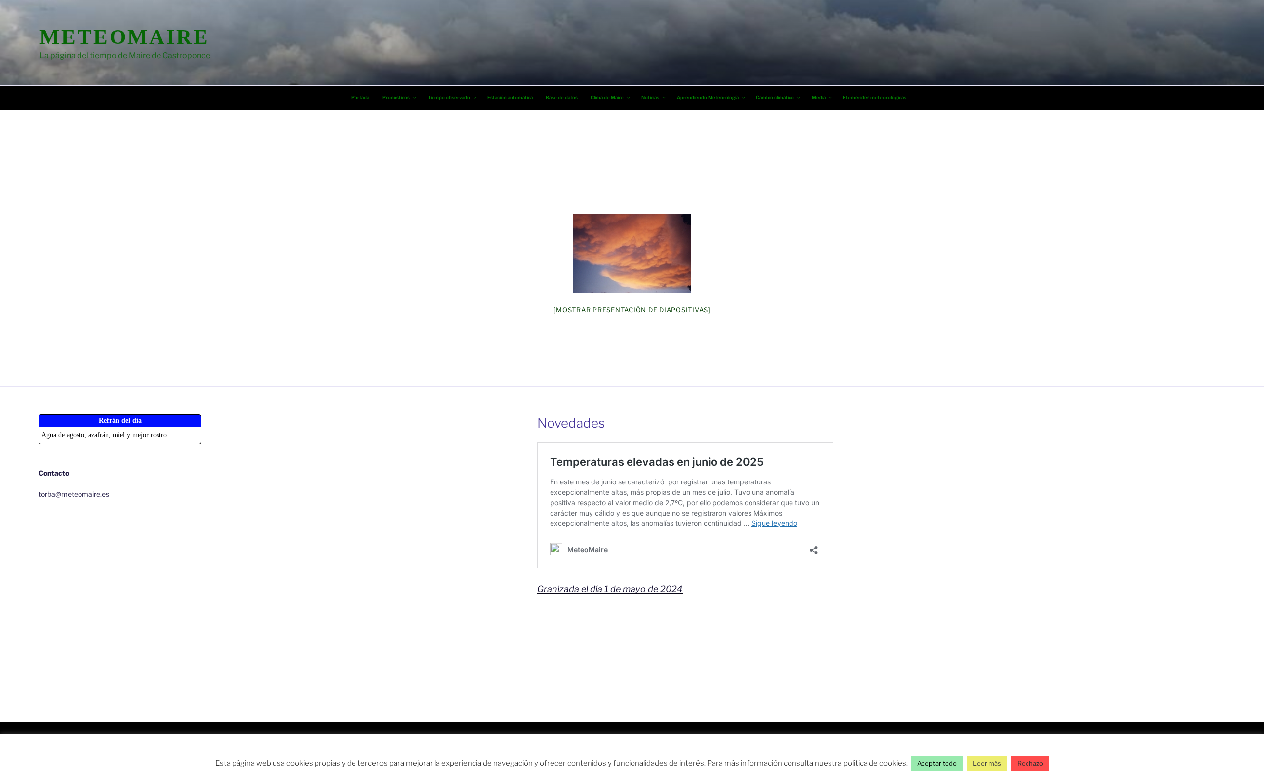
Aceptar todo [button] (937, 763)
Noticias (650, 97)
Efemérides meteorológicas (874, 97)
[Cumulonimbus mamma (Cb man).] (632, 253)
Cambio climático (775, 97)
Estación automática (510, 97)
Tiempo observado (449, 97)
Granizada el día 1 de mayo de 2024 (610, 589)
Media (819, 97)
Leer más (987, 763)
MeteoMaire (124, 36)
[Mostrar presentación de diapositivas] (632, 310)
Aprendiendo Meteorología (708, 97)
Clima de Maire (607, 97)
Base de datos (562, 97)
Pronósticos (396, 97)
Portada (360, 97)
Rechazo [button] (1030, 763)
